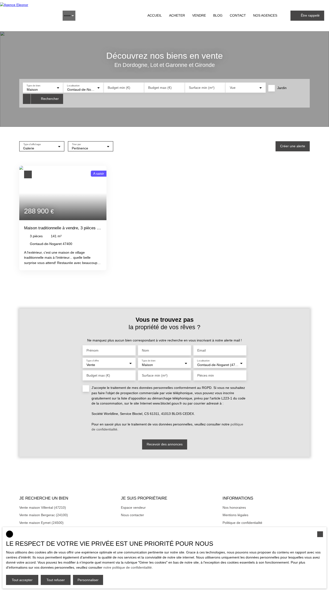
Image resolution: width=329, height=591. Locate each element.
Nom (145, 350)
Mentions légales (235, 515)
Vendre (199, 15)
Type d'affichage (32, 144)
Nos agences (265, 15)
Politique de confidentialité (242, 523)
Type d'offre (92, 361)
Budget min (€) (119, 88)
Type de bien (33, 85)
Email (201, 350)
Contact (238, 15)
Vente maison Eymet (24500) (41, 523)
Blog (218, 15)
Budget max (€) (160, 88)
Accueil (154, 15)
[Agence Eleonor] (29, 15)
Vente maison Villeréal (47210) (42, 507)
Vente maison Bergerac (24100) (43, 515)
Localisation (73, 85)
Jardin (282, 88)
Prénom (92, 350)
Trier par (76, 144)
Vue (233, 88)
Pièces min (205, 375)
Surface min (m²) (202, 88)
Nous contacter (132, 515)
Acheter (177, 15)
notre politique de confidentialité (127, 567)
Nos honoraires (234, 507)
